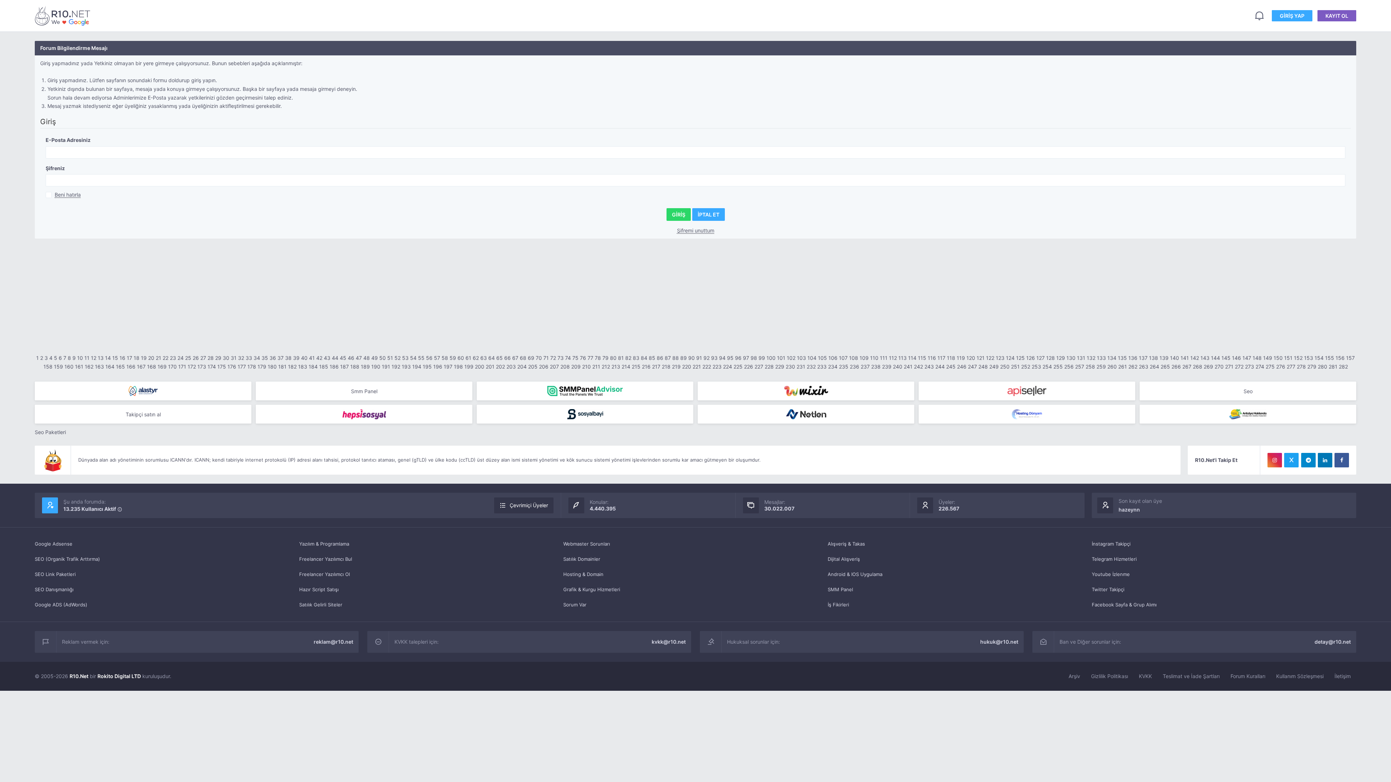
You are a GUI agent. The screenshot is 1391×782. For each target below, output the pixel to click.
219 (676, 366)
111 (883, 358)
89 (683, 358)
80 (613, 358)
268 (1197, 366)
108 (853, 358)
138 (1153, 358)
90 (691, 358)
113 (902, 358)
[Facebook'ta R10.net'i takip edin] (1341, 460)
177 (242, 366)
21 (158, 358)
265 (1165, 366)
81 (621, 358)
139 (1164, 358)
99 (762, 358)
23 (173, 358)
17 (129, 358)
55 (421, 358)
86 (660, 358)
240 (897, 366)
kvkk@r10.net (669, 642)
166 (130, 366)
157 (1350, 358)
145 (1226, 358)
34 (257, 358)
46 (351, 358)
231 (801, 366)
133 (1101, 358)
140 (1174, 358)
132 (1091, 358)
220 (686, 366)
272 (1239, 366)
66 (507, 358)
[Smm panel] (585, 391)
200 (479, 366)
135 (1122, 358)
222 (706, 366)
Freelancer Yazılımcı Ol (324, 574)
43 (327, 358)
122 (990, 358)
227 (759, 366)
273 (1249, 366)
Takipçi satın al (143, 414)
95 (730, 358)
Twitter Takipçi (1108, 589)
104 (811, 358)
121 (981, 358)
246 (961, 366)
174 (212, 366)
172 (192, 366)
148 (1257, 358)
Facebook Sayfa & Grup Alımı (1124, 604)
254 (1047, 366)
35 (265, 358)
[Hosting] (143, 391)
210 (586, 366)
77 (590, 358)
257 (1079, 366)
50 (382, 358)
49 (374, 358)
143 (1205, 358)
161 (79, 366)
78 (598, 358)
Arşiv (1074, 676)
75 (575, 358)
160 (69, 366)
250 (1005, 366)
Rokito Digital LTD (119, 676)
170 (172, 366)
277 (1291, 366)
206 (543, 366)
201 (490, 366)
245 (951, 366)
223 (717, 366)
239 (886, 366)
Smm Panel (364, 391)
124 (1010, 358)
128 (1050, 358)
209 (576, 366)
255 (1058, 366)
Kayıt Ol (1336, 16)
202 (500, 366)
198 (458, 366)
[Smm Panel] (1027, 391)
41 (312, 358)
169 (162, 366)
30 (226, 358)
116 (932, 358)
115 (922, 358)
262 (1132, 366)
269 (1208, 366)
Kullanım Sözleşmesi (1300, 676)
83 (636, 358)
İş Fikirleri (838, 604)
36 (273, 358)
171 (182, 366)
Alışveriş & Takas (846, 544)
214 (626, 366)
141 (1185, 358)
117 (941, 358)
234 (832, 366)
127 (1040, 358)
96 (738, 358)
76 (583, 358)
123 (1000, 358)
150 (1278, 358)
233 (822, 366)
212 (606, 366)
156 (1340, 358)
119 (961, 358)
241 (908, 366)
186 (334, 366)
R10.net (64, 16)
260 (1112, 366)
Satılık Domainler (581, 559)
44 (335, 358)
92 (706, 358)
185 (323, 366)
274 (1260, 366)
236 (854, 366)
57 (437, 358)
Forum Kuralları (1248, 676)
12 (93, 358)
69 (531, 358)
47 (359, 358)
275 (1270, 366)
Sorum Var (574, 604)
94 (722, 358)
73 (560, 358)
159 (58, 366)
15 (115, 358)
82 (628, 358)
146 (1236, 358)
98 (754, 358)
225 (738, 366)
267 (1186, 366)
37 (280, 358)
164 (109, 366)
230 (790, 366)
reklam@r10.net (333, 642)
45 (343, 358)
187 (344, 366)
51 (390, 358)
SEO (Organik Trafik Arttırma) (67, 559)
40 (304, 358)
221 (697, 366)
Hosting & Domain (583, 574)
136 (1132, 358)
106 (832, 358)
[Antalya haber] (1248, 414)
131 (1081, 358)
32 (241, 358)
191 (386, 366)
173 (201, 366)
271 (1229, 366)
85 (652, 358)
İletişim (1342, 676)
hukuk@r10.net (999, 642)
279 (1311, 366)
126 (1030, 358)
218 (666, 366)
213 (615, 366)
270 (1219, 366)
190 (375, 366)
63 (483, 358)
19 (144, 358)
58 (445, 358)
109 (864, 358)
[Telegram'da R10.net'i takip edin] (1308, 460)
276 (1280, 366)
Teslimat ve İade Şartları (1191, 676)
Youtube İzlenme (1111, 574)
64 (491, 358)
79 (605, 358)
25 (188, 358)
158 (48, 366)
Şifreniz (55, 168)
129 (1060, 358)
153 (1308, 358)
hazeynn (1129, 509)
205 (533, 366)
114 (912, 358)
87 (668, 358)
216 (646, 366)
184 (313, 366)
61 (468, 358)
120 (970, 358)
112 (893, 358)
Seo (1248, 391)
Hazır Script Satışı (319, 589)
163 (99, 366)
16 (122, 358)
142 (1194, 358)
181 (282, 366)
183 (302, 366)
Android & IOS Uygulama (855, 574)
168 (151, 366)
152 (1298, 358)
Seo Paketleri (50, 432)
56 (429, 358)
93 (714, 358)
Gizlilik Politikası (1109, 676)
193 (406, 366)
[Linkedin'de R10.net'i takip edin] (1325, 460)
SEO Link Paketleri (55, 574)
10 (80, 358)
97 (746, 358)
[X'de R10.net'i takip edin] (1291, 460)
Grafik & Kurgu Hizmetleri (591, 589)
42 (319, 358)
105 (822, 358)
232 (811, 366)
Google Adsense (53, 544)
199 (468, 366)
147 (1246, 358)
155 (1329, 358)
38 (288, 358)
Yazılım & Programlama (324, 544)
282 (1343, 366)
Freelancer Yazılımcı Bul (325, 559)
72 (553, 358)
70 (539, 358)
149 (1267, 358)
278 (1301, 366)
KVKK (1145, 676)
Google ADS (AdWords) (61, 604)
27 (203, 358)
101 (781, 358)
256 (1069, 366)
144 (1215, 358)
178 (251, 366)
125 (1020, 358)
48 (366, 358)
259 (1101, 366)
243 (929, 366)
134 (1111, 358)
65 (499, 358)
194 (416, 366)
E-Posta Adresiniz (68, 140)
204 (522, 366)
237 (865, 366)
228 (769, 366)
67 (515, 358)
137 (1143, 358)
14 (108, 358)
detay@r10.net (1333, 642)
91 (699, 358)
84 (644, 358)
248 (983, 366)
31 (234, 358)
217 (656, 366)
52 (397, 358)
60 (461, 358)
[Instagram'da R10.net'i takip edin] (1274, 460)
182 (292, 366)
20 (151, 358)
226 (748, 366)
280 (1322, 366)
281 (1333, 366)
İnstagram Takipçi (1111, 544)
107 (843, 358)
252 (1025, 366)
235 (843, 366)
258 (1090, 366)
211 (596, 366)
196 (437, 366)
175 (221, 366)
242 (918, 366)
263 (1143, 366)
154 (1319, 358)
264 (1154, 366)
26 (196, 358)
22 (165, 358)
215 (636, 366)
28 (211, 358)
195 (427, 366)
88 (675, 358)
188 (354, 366)
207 (554, 366)
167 (141, 366)
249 (994, 366)
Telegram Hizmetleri (1114, 559)
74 (568, 358)
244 (940, 366)
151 (1288, 358)
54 (413, 358)
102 (791, 358)
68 (523, 358)
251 (1015, 366)
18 (136, 358)
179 (262, 366)
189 (365, 366)
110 (874, 358)
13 (101, 358)
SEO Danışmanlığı (54, 589)
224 (727, 366)
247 (972, 366)
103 (801, 358)
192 (396, 366)
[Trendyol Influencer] (806, 391)
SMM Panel (840, 589)
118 (951, 358)
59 (453, 358)
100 (771, 358)
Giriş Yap (1292, 16)
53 (405, 358)
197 (448, 366)
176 (231, 366)
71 (546, 358)
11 (86, 358)
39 (296, 358)
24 (180, 358)
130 (1070, 358)
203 (511, 366)
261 (1122, 366)
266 (1176, 366)
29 (218, 358)
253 (1036, 366)
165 (120, 366)
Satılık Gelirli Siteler (320, 604)
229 (779, 366)
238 (876, 366)
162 (89, 366)
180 (272, 366)
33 (249, 358)
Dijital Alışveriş (844, 559)
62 (476, 358)
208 (565, 366)
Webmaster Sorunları (586, 544)
